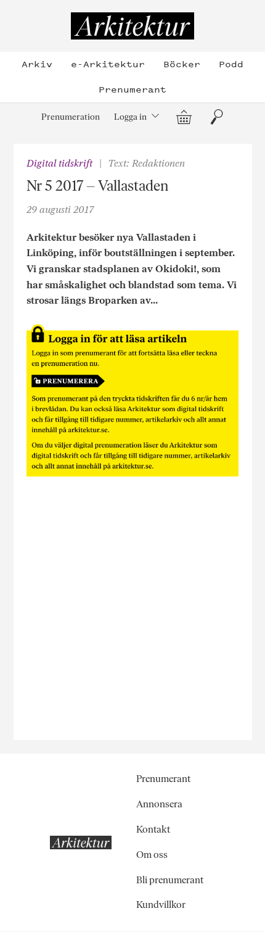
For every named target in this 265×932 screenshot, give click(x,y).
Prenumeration (70, 116)
